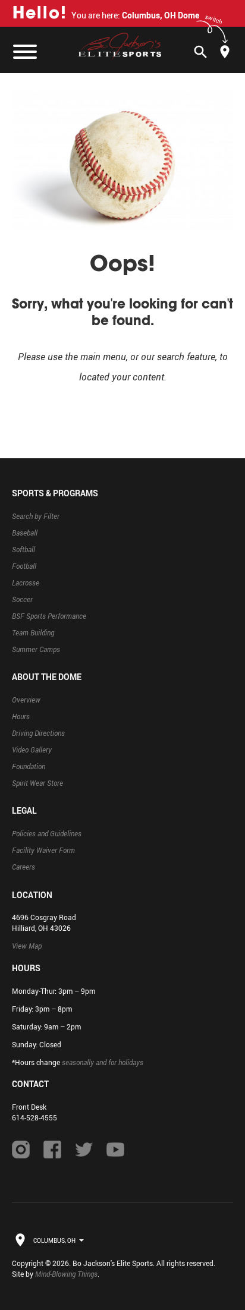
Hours (21, 716)
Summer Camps (36, 649)
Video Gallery (32, 749)
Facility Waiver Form (43, 850)
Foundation (28, 766)
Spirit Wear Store (37, 783)
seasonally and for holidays (102, 1062)
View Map (27, 945)
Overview (26, 699)
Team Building (33, 632)
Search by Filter (35, 516)
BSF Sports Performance (49, 616)
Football (24, 566)
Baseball (24, 532)
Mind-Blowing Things (66, 1273)
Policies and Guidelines (46, 833)
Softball (23, 549)
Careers (23, 866)
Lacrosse (25, 582)
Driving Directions (38, 733)
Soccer (22, 599)
